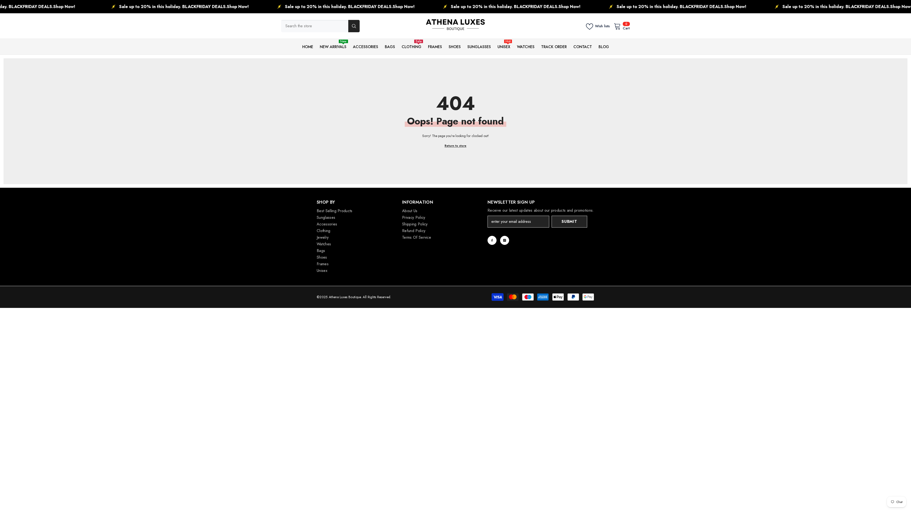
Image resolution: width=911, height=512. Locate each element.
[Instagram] (504, 240)
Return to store (455, 146)
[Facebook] (492, 240)
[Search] (320, 26)
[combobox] (314, 26)
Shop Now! (24, 7)
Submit (569, 221)
